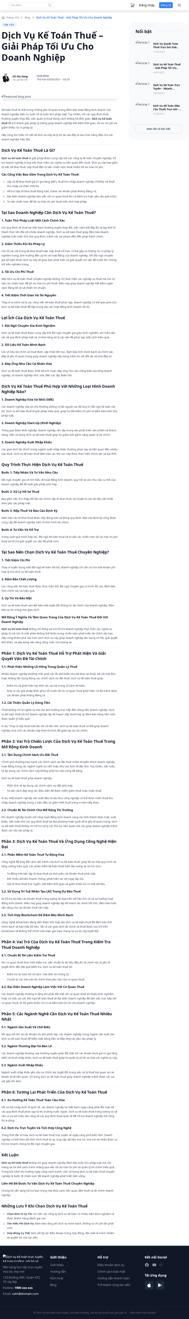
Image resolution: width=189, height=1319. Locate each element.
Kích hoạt (56, 1278)
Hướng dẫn (58, 1272)
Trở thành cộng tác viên (113, 1285)
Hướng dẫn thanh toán (113, 1278)
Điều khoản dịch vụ (110, 1265)
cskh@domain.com (25, 1294)
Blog (53, 1285)
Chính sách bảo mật (111, 1272)
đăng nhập (147, 5)
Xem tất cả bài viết (158, 129)
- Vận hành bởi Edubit (142, 1312)
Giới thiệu (57, 1265)
